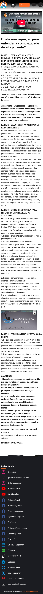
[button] (13, 5)
